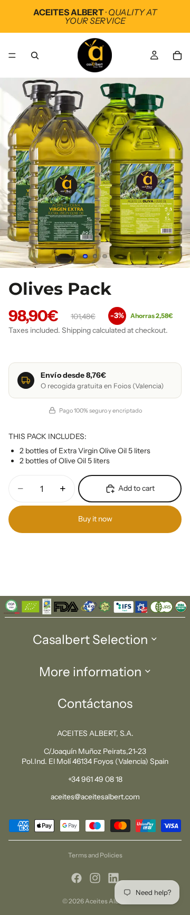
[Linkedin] (113, 878)
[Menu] (12, 55)
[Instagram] (95, 878)
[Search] (34, 55)
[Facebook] (76, 878)
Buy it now (95, 519)
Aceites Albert (106, 901)
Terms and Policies (95, 855)
